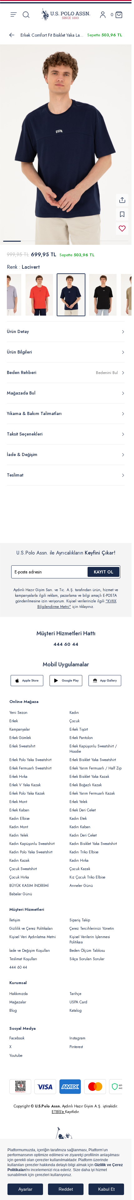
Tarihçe (75, 990)
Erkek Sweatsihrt (22, 742)
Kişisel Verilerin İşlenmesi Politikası (89, 935)
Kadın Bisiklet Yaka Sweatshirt (93, 840)
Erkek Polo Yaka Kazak (27, 789)
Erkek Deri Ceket (82, 806)
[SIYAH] (103, 291)
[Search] (26, 14)
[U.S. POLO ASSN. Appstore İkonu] (27, 676)
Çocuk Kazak (79, 865)
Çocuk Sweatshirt (23, 865)
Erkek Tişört (78, 725)
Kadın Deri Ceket (83, 831)
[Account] (103, 14)
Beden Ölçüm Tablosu (87, 947)
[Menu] (13, 14)
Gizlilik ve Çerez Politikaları (31, 925)
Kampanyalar (19, 725)
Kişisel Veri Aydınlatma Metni (32, 933)
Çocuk (74, 717)
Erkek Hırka (18, 773)
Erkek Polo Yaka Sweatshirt (30, 756)
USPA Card (78, 998)
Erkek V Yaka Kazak (25, 781)
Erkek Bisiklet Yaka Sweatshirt (92, 756)
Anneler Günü (81, 882)
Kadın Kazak (19, 857)
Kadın (74, 709)
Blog (13, 1007)
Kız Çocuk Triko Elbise (87, 873)
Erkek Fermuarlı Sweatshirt (30, 764)
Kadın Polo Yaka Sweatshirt (30, 848)
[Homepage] (65, 14)
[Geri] (12, 35)
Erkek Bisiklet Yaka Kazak (89, 773)
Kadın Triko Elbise (83, 848)
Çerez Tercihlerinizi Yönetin (91, 925)
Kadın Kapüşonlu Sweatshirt (32, 840)
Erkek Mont (18, 798)
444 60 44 (65, 640)
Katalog (75, 1007)
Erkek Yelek (78, 798)
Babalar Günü (20, 890)
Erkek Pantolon (81, 734)
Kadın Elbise (19, 815)
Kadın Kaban (79, 823)
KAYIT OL (103, 568)
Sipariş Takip (79, 916)
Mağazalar (17, 998)
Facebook (16, 1034)
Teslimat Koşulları (23, 955)
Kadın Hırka (79, 857)
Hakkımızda (18, 990)
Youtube (15, 1052)
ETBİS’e (58, 1108)
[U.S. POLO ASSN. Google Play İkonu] (66, 676)
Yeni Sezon (18, 709)
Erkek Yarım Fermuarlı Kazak (92, 789)
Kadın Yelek (18, 831)
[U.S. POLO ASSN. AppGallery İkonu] (105, 676)
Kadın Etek (78, 815)
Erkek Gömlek (20, 734)
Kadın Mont (18, 823)
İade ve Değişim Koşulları (29, 947)
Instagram (77, 1034)
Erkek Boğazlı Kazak (85, 781)
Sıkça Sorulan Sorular (86, 955)
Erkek (13, 717)
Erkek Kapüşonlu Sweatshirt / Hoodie (93, 745)
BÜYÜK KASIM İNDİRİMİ (29, 882)
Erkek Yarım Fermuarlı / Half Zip (95, 764)
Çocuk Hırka (19, 873)
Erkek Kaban (19, 806)
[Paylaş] (122, 196)
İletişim (14, 916)
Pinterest (76, 1043)
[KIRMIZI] (39, 291)
